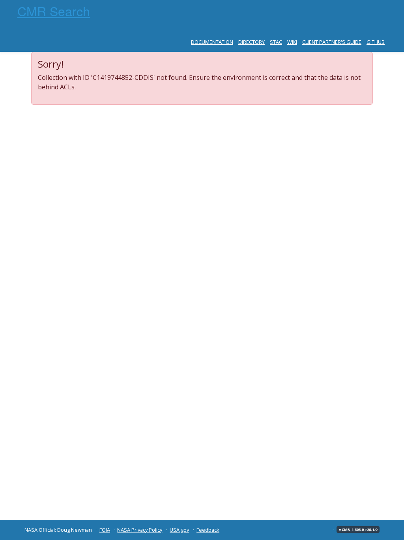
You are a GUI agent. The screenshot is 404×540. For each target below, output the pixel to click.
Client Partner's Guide (331, 41)
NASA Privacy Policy (139, 529)
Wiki (292, 41)
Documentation (212, 41)
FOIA (104, 529)
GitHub (376, 41)
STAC (276, 41)
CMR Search (53, 11)
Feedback (207, 529)
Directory (251, 41)
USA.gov (179, 529)
